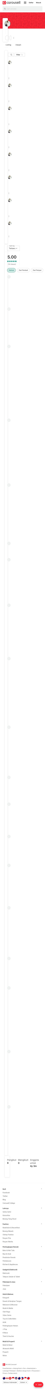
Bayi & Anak (7, 1254)
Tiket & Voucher (8, 1336)
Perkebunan (7, 1261)
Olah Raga (6, 1312)
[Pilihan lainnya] (13, 37)
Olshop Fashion (8, 1234)
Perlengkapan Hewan (10, 1326)
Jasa (4, 1289)
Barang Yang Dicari (9, 1219)
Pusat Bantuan (7, 1368)
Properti (5, 1352)
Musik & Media (8, 1308)
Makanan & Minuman (10, 1305)
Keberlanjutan (31, 1368)
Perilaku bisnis (12, 1373)
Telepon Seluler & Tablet (11, 1277)
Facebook (6, 1192)
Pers (24, 1368)
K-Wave (5, 1333)
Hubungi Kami (17, 1368)
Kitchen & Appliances (10, 1264)
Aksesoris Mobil (8, 1348)
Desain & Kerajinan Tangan (12, 1301)
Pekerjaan (6, 1285)
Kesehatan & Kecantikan (11, 1227)
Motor (5, 1355)
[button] (5, 31)
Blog (4, 1199)
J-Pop (5, 1329)
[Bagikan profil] (10, 38)
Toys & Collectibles (9, 1319)
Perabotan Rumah (9, 1257)
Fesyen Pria (7, 1238)
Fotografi (6, 1298)
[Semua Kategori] (25, 2)
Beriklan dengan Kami (23, 1371)
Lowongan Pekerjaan (9, 1371)
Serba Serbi (7, 1212)
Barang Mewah (8, 1231)
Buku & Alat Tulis (8, 1250)
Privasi (5, 1373)
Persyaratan (35, 1371)
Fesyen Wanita (8, 1242)
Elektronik (6, 1273)
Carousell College (9, 1203)
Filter (18, 55)
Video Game (7, 1315)
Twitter (5, 1196)
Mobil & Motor (7, 1345)
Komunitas (6, 1215)
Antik (4, 1322)
